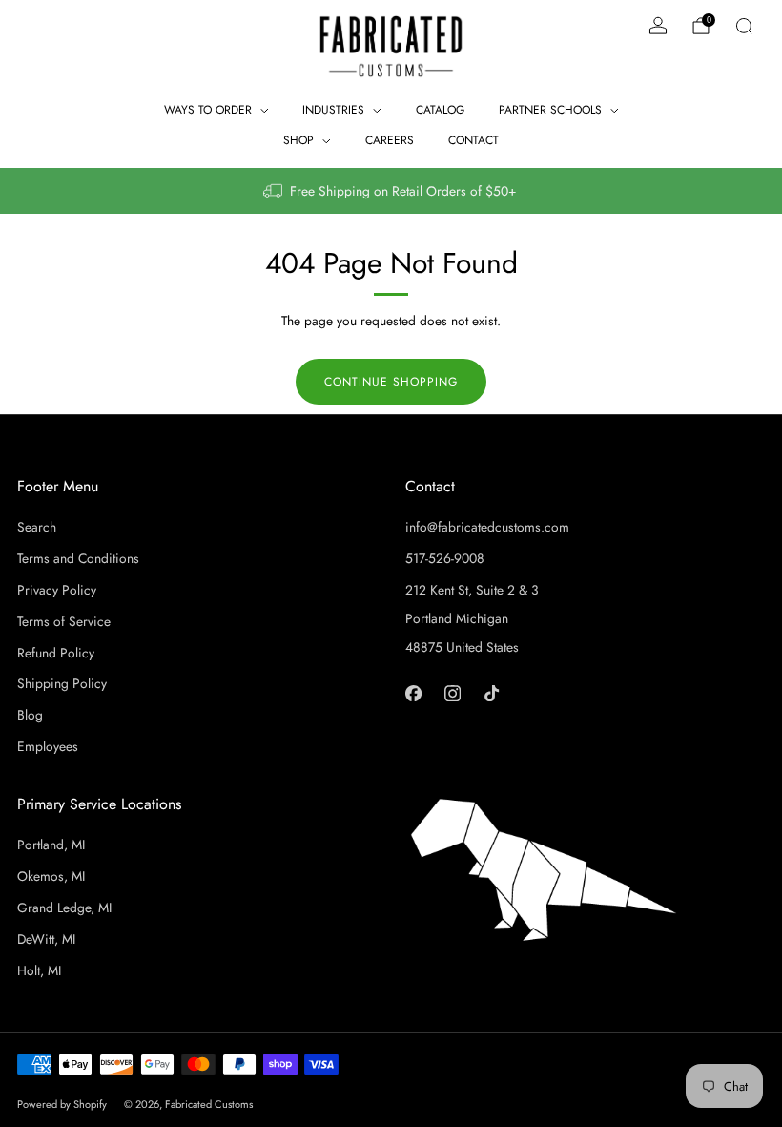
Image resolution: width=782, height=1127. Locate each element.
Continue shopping (391, 381)
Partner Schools (550, 109)
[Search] (743, 25)
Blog (30, 714)
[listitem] (391, 191)
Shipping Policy (62, 683)
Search (36, 526)
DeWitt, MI (46, 939)
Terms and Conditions (78, 558)
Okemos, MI (51, 876)
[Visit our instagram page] (452, 692)
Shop (298, 140)
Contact (473, 140)
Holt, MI (39, 970)
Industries (333, 109)
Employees (47, 746)
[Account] (658, 25)
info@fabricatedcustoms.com (487, 526)
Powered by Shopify (62, 1104)
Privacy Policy (56, 589)
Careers (389, 140)
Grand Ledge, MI (64, 907)
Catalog (440, 109)
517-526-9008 (444, 558)
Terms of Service (64, 621)
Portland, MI (51, 844)
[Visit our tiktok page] (491, 692)
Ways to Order (208, 109)
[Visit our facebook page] (413, 692)
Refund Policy (55, 652)
